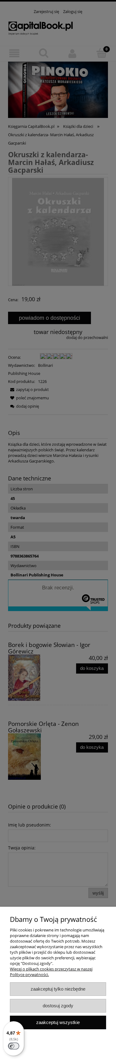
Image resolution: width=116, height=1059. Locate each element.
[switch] (13, 1046)
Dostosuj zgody (58, 1005)
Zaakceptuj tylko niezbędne (58, 989)
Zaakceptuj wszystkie (58, 1022)
